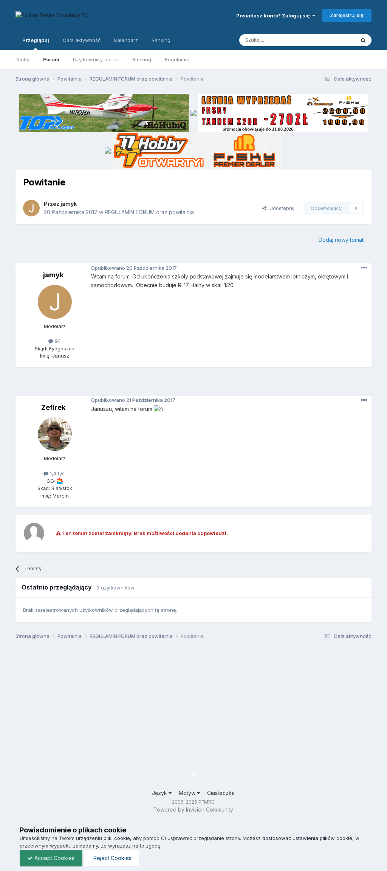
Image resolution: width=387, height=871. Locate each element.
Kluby (23, 59)
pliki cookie (117, 838)
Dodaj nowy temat (341, 239)
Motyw (188, 793)
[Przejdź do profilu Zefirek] (55, 434)
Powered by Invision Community (193, 809)
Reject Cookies (112, 858)
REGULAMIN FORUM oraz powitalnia (149, 212)
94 (57, 341)
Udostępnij (280, 208)
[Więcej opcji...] (364, 267)
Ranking (141, 59)
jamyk (68, 204)
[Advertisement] (193, 384)
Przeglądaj (35, 40)
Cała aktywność (82, 40)
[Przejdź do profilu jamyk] (31, 208)
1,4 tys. (57, 473)
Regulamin (177, 59)
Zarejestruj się (347, 15)
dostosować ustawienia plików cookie (307, 838)
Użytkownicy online (96, 59)
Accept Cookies (53, 858)
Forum (51, 59)
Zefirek (53, 407)
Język (160, 793)
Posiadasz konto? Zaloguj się (274, 15)
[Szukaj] (363, 40)
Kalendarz (126, 40)
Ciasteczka (221, 793)
